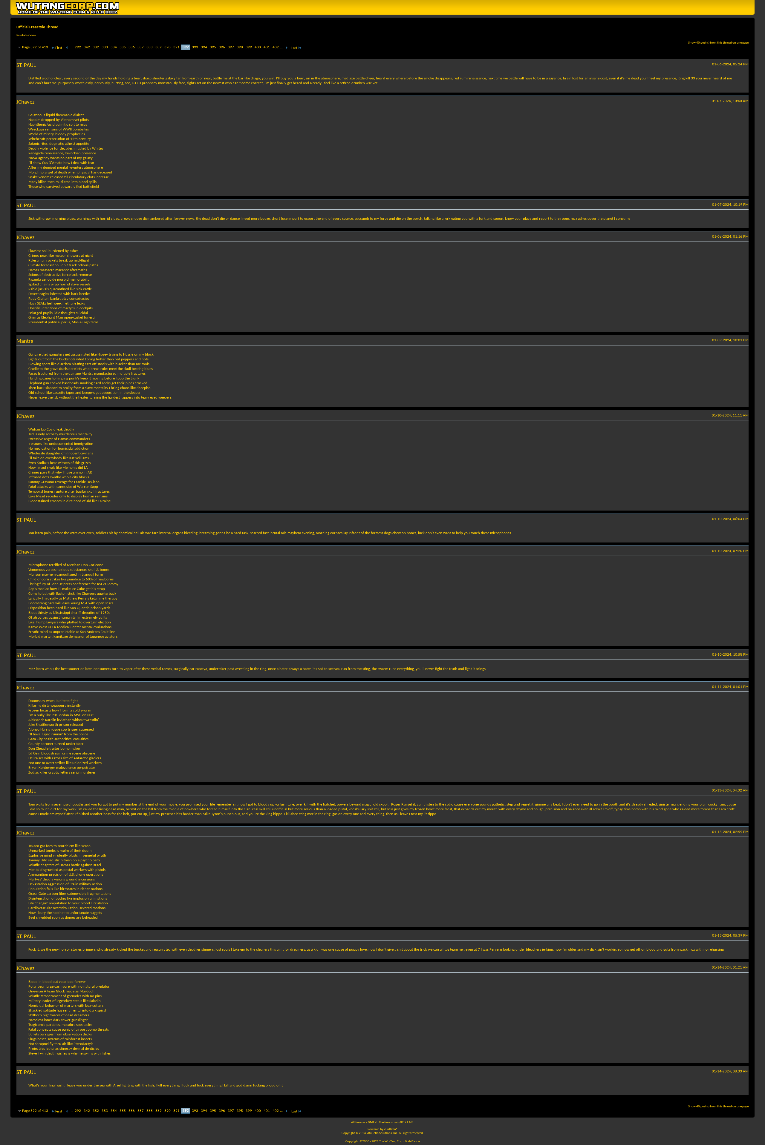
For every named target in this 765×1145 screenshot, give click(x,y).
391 (176, 47)
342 (87, 47)
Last (294, 48)
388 (149, 47)
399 (249, 47)
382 (96, 47)
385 (123, 47)
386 (131, 47)
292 (78, 47)
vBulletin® (391, 1129)
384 (114, 47)
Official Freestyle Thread (37, 27)
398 (240, 47)
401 (267, 47)
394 (204, 47)
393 (195, 47)
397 (231, 47)
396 (222, 47)
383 (105, 47)
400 (258, 47)
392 (186, 47)
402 (276, 47)
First (58, 48)
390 (167, 47)
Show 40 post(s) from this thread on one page (718, 42)
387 (140, 47)
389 (158, 47)
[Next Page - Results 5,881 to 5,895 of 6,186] (286, 47)
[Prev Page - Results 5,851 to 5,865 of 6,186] (67, 47)
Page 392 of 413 (35, 47)
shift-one (414, 1141)
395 (213, 47)
